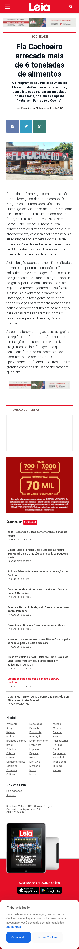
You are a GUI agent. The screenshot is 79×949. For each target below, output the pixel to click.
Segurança (59, 753)
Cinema (10, 757)
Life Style (34, 761)
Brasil (9, 745)
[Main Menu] (7, 6)
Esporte (33, 753)
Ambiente (11, 724)
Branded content (16, 740)
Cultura (10, 774)
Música (57, 728)
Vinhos (57, 770)
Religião (57, 745)
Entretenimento (38, 740)
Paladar (57, 732)
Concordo (18, 937)
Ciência (10, 753)
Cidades (11, 749)
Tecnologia (59, 761)
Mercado (34, 766)
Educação (35, 736)
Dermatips (35, 728)
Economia (35, 732)
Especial (34, 749)
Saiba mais (13, 926)
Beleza (10, 732)
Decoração (35, 724)
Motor (32, 774)
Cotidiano (11, 766)
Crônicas (11, 770)
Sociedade (30, 522)
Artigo (9, 728)
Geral (32, 757)
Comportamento (15, 761)
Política (57, 736)
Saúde (56, 749)
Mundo (57, 724)
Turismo (57, 766)
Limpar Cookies (47, 937)
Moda (32, 770)
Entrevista (35, 745)
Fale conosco (14, 791)
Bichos (10, 736)
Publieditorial (60, 740)
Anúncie (11, 795)
